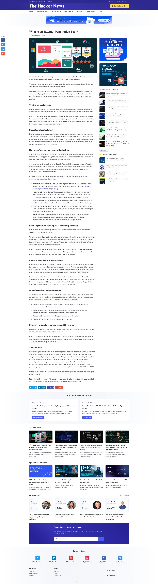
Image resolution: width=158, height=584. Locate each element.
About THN (32, 571)
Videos (120, 495)
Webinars (79, 11)
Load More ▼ (104, 150)
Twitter (45, 381)
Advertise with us (33, 573)
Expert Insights (90, 11)
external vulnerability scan (71, 237)
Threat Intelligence (42, 11)
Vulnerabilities (56, 11)
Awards (101, 11)
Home (31, 11)
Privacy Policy (57, 575)
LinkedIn (53, 381)
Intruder (32, 352)
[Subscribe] (101, 539)
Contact (31, 575)
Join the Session (38, 417)
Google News (37, 381)
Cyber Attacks (68, 11)
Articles (127, 495)
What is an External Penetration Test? (53, 31)
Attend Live (87, 417)
